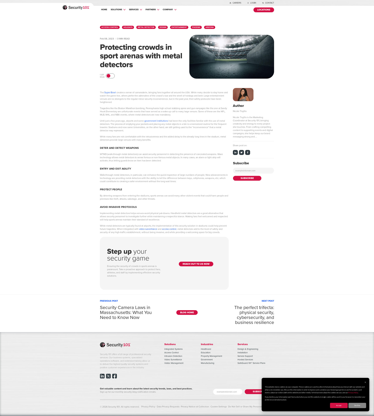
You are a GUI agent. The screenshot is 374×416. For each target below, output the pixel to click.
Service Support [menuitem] (245, 356)
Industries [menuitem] (207, 344)
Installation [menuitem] (243, 352)
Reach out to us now (196, 264)
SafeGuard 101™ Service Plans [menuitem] (251, 363)
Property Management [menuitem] (211, 356)
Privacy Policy (353, 392)
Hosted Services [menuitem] (245, 359)
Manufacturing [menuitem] (207, 363)
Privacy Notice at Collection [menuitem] (195, 406)
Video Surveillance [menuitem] (173, 359)
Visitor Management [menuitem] (173, 363)
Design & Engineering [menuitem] (248, 349)
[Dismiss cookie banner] (365, 382)
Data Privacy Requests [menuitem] (168, 406)
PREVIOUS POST (126, 309)
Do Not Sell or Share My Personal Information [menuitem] (251, 406)
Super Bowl (110, 92)
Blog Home (187, 312)
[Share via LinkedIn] (235, 153)
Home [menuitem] (104, 9)
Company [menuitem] (168, 9)
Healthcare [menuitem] (206, 349)
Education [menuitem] (205, 352)
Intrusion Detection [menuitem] (173, 356)
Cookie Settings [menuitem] (219, 406)
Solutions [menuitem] (116, 9)
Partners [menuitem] (151, 9)
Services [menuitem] (133, 9)
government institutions (156, 120)
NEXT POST (254, 311)
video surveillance (148, 229)
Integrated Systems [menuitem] (173, 349)
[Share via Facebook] (247, 153)
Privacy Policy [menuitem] (148, 406)
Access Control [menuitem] (171, 352)
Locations (263, 9)
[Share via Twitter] (241, 153)
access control (169, 229)
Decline (357, 405)
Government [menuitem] (207, 359)
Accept (338, 405)
